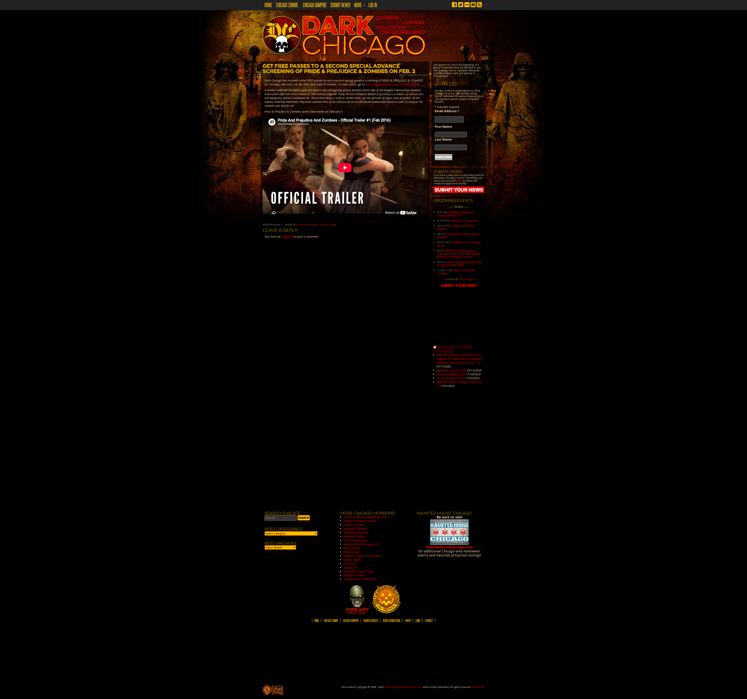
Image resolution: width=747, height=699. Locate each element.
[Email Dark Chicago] (473, 4)
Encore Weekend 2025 (450, 378)
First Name (443, 126)
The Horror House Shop (358, 571)
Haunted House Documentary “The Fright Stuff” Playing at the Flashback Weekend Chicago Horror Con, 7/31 (459, 358)
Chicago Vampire (314, 5)
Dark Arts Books (353, 525)
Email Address (447, 111)
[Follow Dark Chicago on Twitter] (461, 4)
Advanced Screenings (307, 224)
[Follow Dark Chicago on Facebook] (454, 4)
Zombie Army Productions (359, 579)
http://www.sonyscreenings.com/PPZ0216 (392, 84)
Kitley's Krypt (351, 552)
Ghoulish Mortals (354, 536)
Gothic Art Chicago (355, 540)
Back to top (478, 687)
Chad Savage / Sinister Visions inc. (403, 687)
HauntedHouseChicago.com (361, 544)
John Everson (351, 548)
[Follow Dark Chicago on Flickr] (467, 4)
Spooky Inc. (350, 567)
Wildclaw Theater (354, 575)
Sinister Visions (352, 560)
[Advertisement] (458, 450)
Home (268, 5)
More (358, 5)
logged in (287, 236)
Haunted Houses (370, 621)
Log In (372, 5)
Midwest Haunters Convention (362, 556)
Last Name (443, 139)
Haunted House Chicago (453, 349)
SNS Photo (350, 563)
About (408, 621)
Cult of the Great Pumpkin (359, 521)
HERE (458, 180)
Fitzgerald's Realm (354, 528)
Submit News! (340, 5)
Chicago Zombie (287, 5)
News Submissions (392, 621)
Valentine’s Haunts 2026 (451, 370)
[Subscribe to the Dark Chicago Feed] (479, 4)
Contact (429, 621)
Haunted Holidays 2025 (451, 374)
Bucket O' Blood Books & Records (365, 517)
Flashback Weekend (355, 532)
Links (418, 621)
